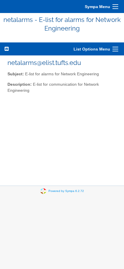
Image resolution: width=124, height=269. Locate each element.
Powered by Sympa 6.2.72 (66, 190)
